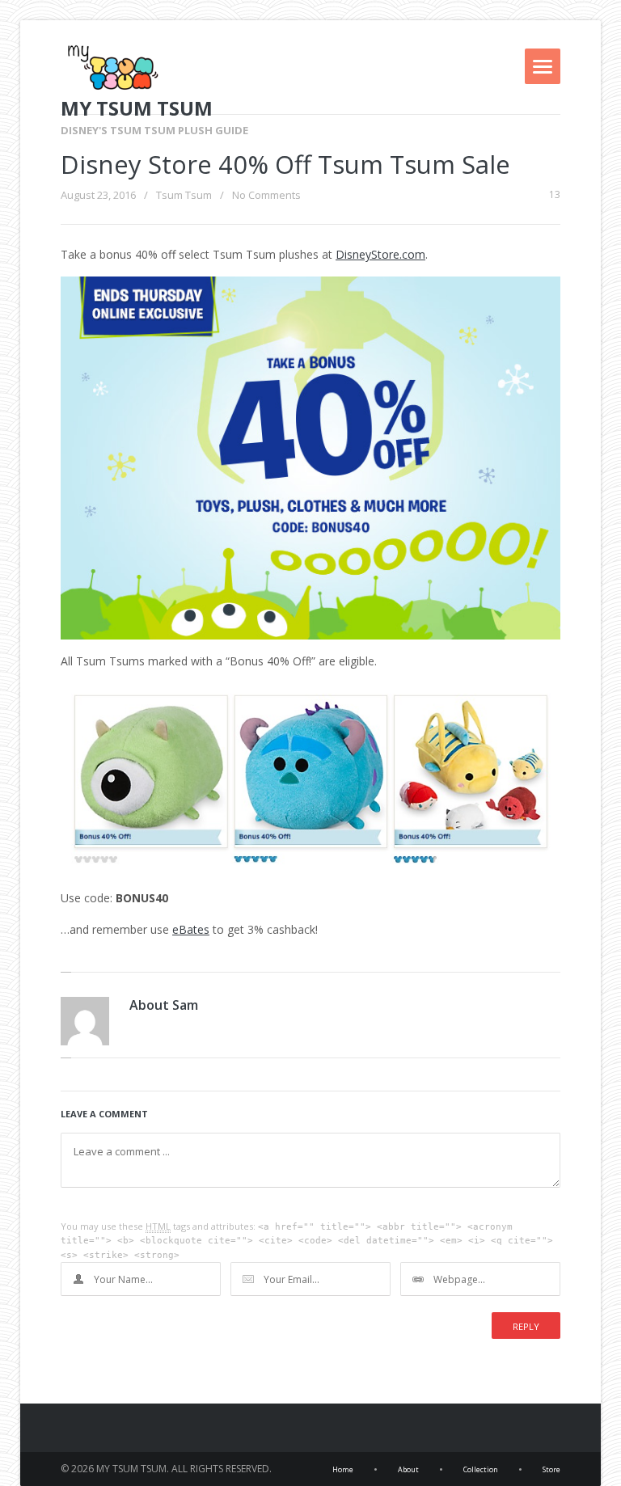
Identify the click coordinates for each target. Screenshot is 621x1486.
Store (551, 1469)
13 (554, 195)
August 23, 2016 (98, 195)
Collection (480, 1469)
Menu (542, 66)
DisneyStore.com (380, 254)
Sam (185, 1005)
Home (342, 1469)
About (408, 1469)
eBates (190, 929)
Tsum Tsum (184, 195)
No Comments (266, 195)
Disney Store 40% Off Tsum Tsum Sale (285, 164)
